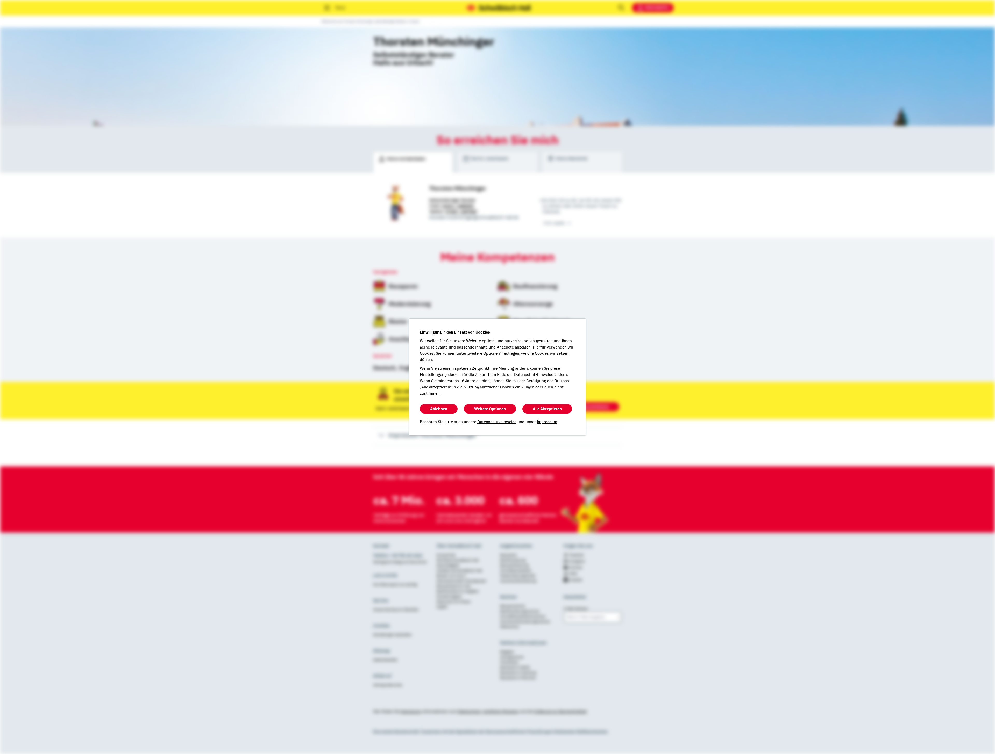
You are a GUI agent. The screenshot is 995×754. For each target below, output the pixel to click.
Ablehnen (438, 408)
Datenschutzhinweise (496, 421)
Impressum (547, 421)
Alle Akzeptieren (547, 408)
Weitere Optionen (490, 408)
